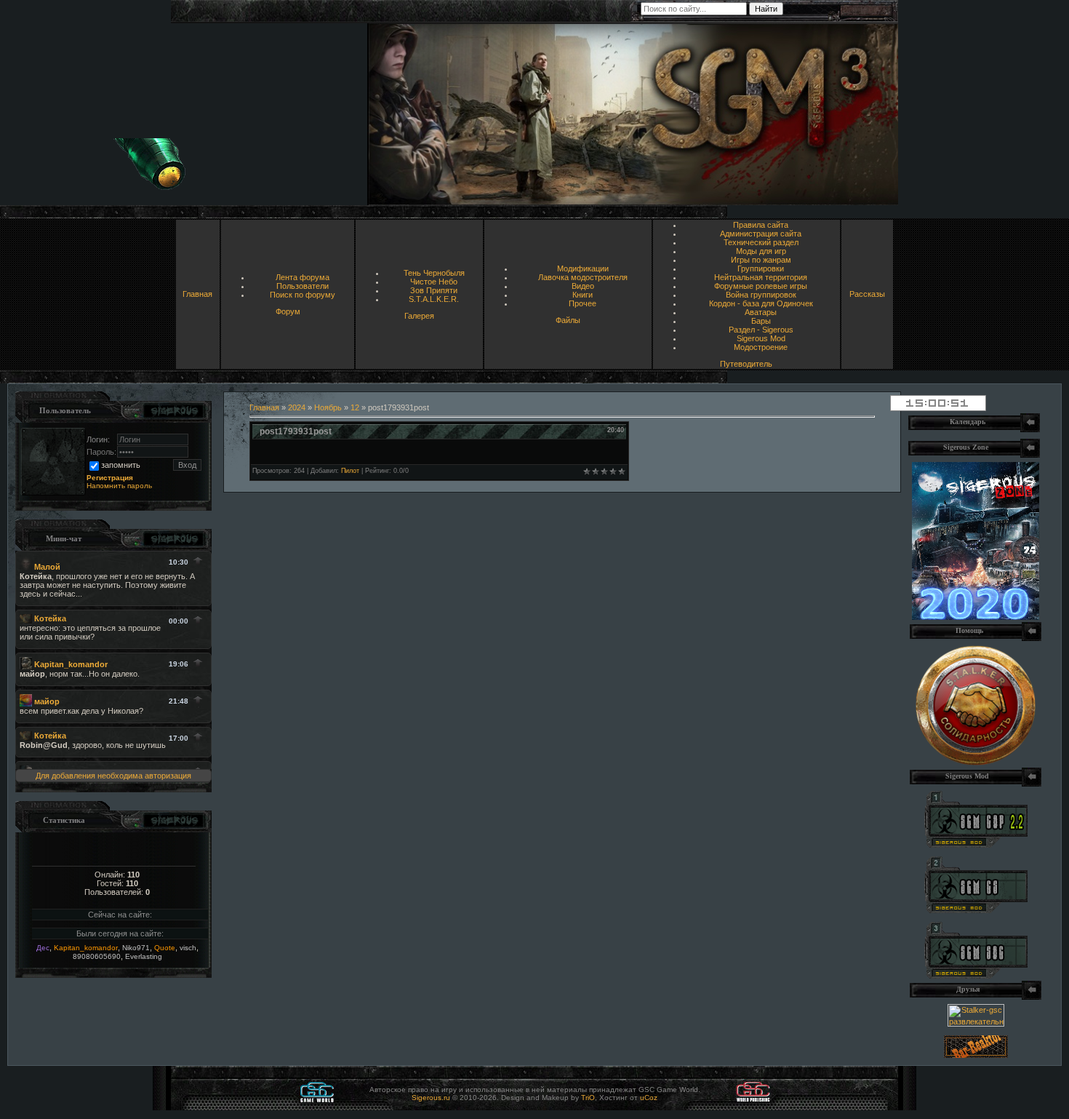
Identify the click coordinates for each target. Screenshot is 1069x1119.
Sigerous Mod (761, 338)
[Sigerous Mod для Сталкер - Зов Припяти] (976, 844)
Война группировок (761, 294)
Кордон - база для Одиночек (761, 303)
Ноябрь (328, 407)
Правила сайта (760, 224)
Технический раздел (761, 242)
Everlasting (143, 956)
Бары (761, 320)
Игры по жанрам (761, 259)
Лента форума (302, 277)
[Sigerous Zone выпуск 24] (975, 617)
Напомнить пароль (119, 486)
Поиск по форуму (302, 294)
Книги (582, 294)
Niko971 (136, 948)
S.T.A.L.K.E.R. (434, 299)
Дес (42, 948)
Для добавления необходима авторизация (113, 775)
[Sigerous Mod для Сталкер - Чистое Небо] (976, 910)
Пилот (350, 470)
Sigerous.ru (431, 1098)
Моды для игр (761, 251)
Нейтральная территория (760, 277)
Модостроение (761, 347)
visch (188, 948)
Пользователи (302, 286)
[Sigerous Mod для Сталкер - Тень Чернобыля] (976, 975)
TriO (588, 1098)
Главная (197, 294)
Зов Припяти (433, 290)
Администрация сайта (760, 233)
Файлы (568, 320)
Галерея (419, 315)
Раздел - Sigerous (761, 329)
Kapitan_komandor (86, 948)
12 (355, 407)
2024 (296, 407)
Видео (583, 286)
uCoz (648, 1098)
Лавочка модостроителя (583, 277)
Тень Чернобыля (434, 272)
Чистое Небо (433, 281)
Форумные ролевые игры (760, 286)
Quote (164, 948)
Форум (288, 311)
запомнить (120, 465)
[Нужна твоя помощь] (976, 762)
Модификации (583, 268)
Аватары (761, 312)
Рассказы (867, 294)
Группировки (760, 268)
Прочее (582, 303)
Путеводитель (746, 363)
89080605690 (97, 956)
